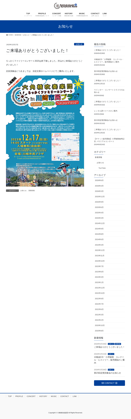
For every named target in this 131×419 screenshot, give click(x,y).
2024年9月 (99, 229)
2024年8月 (99, 234)
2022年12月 (100, 288)
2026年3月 (99, 191)
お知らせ (79, 44)
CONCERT (31, 396)
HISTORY (43, 396)
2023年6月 (99, 272)
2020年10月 (100, 325)
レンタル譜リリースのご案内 (105, 111)
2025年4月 (99, 213)
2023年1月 (99, 282)
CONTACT (64, 396)
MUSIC (54, 396)
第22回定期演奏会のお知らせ (106, 120)
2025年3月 (99, 218)
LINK (75, 396)
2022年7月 (99, 304)
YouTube (102, 168)
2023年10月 (100, 261)
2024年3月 (99, 245)
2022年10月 (100, 293)
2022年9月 (99, 299)
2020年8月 (99, 331)
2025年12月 (100, 197)
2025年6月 (99, 207)
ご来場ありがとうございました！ (107, 50)
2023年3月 (99, 277)
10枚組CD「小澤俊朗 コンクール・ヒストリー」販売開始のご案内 (109, 360)
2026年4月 (99, 186)
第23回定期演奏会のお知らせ (106, 71)
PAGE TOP (125, 404)
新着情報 (32, 190)
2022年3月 (99, 315)
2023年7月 (99, 266)
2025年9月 (99, 202)
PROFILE (19, 396)
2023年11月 (99, 256)
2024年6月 (99, 239)
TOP (10, 396)
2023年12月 (100, 250)
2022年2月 (99, 320)
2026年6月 (99, 180)
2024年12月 (100, 223)
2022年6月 (99, 309)
